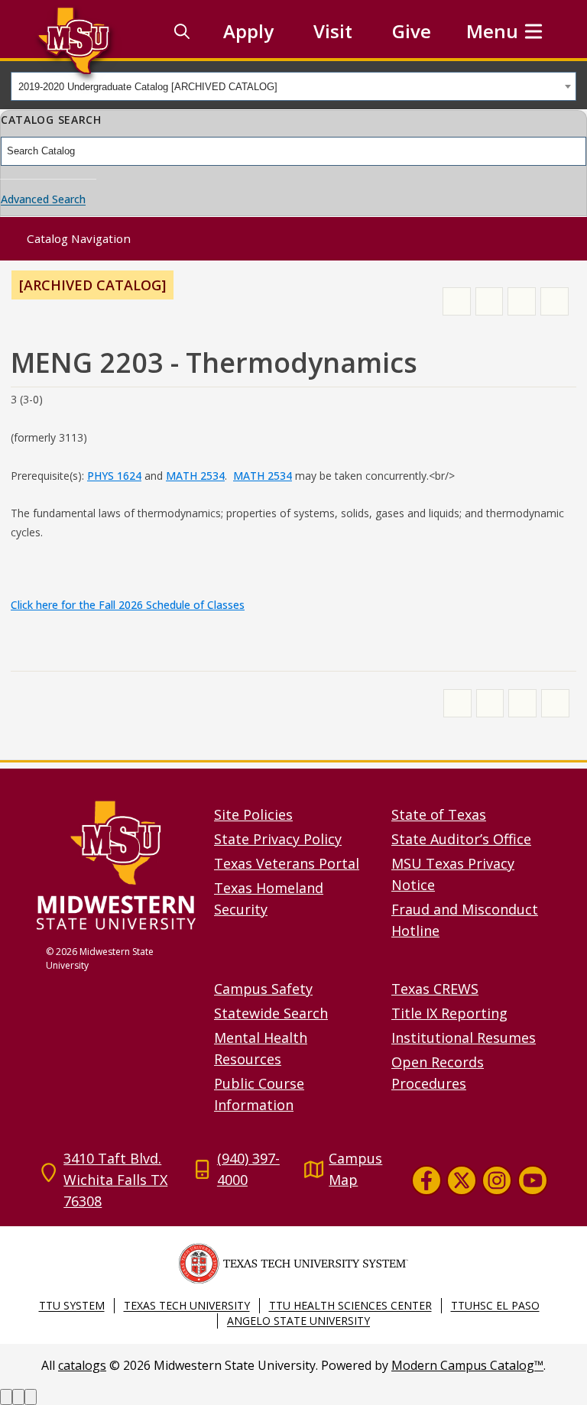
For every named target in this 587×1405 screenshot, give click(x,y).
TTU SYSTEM (72, 1305)
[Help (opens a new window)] (554, 301)
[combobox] (293, 86)
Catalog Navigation (79, 238)
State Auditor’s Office (461, 839)
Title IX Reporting (449, 1013)
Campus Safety (263, 988)
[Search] (182, 31)
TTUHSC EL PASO (495, 1305)
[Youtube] (532, 1180)
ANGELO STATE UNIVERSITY (298, 1320)
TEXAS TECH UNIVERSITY (187, 1305)
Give (411, 31)
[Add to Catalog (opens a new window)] (457, 301)
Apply (248, 31)
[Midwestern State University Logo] (116, 864)
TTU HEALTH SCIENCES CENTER (350, 1305)
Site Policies (253, 814)
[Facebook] (426, 1180)
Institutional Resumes (463, 1037)
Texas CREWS (434, 988)
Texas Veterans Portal (286, 863)
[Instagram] (496, 1180)
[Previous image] (6, 1397)
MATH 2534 (195, 475)
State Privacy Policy (278, 839)
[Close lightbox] (30, 1397)
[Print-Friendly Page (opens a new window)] (522, 301)
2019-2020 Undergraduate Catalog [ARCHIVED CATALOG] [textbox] (147, 86)
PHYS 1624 (114, 475)
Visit (332, 31)
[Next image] (18, 1397)
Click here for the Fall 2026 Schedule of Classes (128, 604)
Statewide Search (271, 1013)
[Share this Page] (489, 301)
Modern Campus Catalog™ (467, 1365)
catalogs (82, 1365)
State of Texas (438, 814)
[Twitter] (461, 1180)
